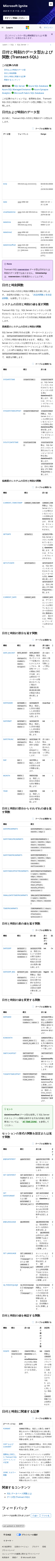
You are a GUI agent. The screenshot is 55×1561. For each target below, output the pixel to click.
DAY (5, 760)
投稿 (44, 1546)
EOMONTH (7, 1038)
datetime (7, 222)
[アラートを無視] (51, 4)
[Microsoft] (27, 27)
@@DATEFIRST (9, 1159)
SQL (12, 44)
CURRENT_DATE (9, 597)
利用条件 (5, 1557)
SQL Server (21, 44)
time (5, 184)
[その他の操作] (50, 45)
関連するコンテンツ (12, 79)
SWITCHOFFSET (9, 1053)
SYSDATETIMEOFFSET (12, 411)
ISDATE (6, 1351)
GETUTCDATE (8, 563)
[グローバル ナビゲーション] (2, 27)
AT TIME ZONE (30, 1121)
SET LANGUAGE (9, 1253)
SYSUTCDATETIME (10, 442)
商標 (14, 1557)
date (5, 202)
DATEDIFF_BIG (9, 972)
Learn (5, 44)
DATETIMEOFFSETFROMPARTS (16, 871)
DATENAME (8, 703)
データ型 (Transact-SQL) (18, 1497)
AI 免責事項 (7, 1546)
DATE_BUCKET (9, 653)
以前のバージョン (22, 1546)
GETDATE (7, 534)
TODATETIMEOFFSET (12, 1074)
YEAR (5, 791)
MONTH (6, 775)
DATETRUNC (8, 739)
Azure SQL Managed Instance (16, 89)
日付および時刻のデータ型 (15, 70)
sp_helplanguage (10, 1285)
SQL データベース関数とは (19, 1493)
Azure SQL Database (38, 86)
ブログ (34, 1546)
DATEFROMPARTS (10, 829)
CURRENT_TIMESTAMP (12, 503)
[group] (27, 195)
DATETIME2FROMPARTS (13, 839)
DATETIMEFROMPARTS (12, 855)
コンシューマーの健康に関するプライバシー (20, 1554)
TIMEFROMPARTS (10, 908)
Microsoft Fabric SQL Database (29, 93)
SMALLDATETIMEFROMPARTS (15, 895)
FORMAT (6, 1428)
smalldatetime (9, 212)
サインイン (48, 27)
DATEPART (7, 721)
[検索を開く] (40, 27)
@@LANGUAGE (9, 1222)
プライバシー (7, 1550)
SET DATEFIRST (9, 1175)
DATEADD (7, 1017)
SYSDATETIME (9, 379)
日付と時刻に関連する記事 (15, 76)
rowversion (23, 269)
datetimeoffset (9, 245)
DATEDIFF (7, 948)
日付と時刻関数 (10, 73)
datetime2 (7, 232)
